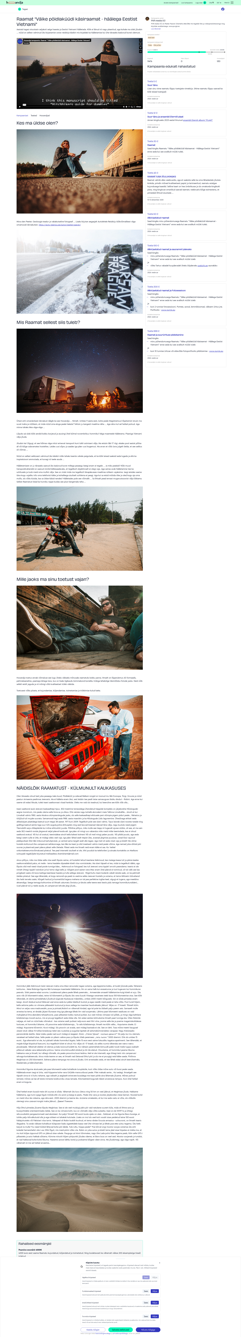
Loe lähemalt (156, 29)
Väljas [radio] (154, 1291)
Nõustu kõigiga (148, 1329)
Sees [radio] (146, 1291)
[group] (150, 1291)
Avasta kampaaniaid (171, 3)
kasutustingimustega (103, 1333)
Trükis (150, 45)
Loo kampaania (187, 3)
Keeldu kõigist (93, 1329)
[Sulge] (159, 1262)
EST (218, 3)
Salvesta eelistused (120, 1329)
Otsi (210, 3)
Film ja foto (157, 45)
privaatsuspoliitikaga (120, 1333)
